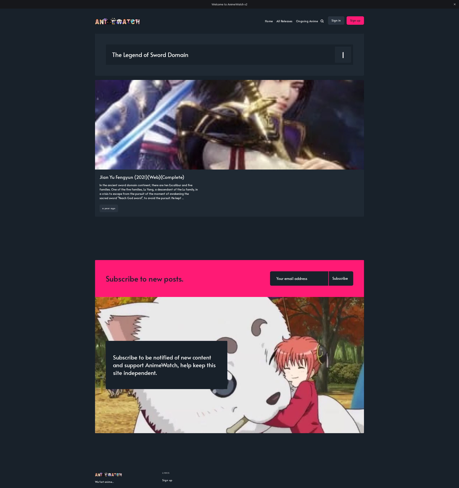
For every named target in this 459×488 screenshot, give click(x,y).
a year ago (108, 208)
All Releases (284, 21)
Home (269, 21)
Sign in (336, 20)
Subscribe (340, 278)
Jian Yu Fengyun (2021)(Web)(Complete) (142, 177)
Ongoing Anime (307, 21)
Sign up (355, 20)
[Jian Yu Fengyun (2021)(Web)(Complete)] (229, 148)
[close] (455, 4)
